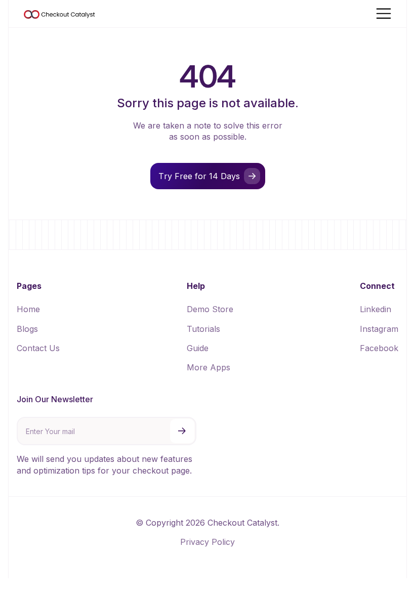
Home (28, 309)
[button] (383, 13)
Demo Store (210, 309)
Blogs (27, 329)
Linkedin (375, 309)
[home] (60, 13)
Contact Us (38, 348)
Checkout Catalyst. (243, 523)
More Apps (208, 367)
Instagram (379, 329)
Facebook (379, 348)
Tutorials (203, 329)
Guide (198, 348)
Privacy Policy (207, 542)
